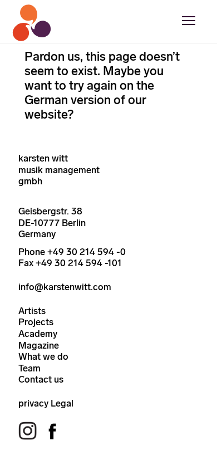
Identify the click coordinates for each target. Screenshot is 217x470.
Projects (35, 321)
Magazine (38, 345)
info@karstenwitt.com (64, 286)
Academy (37, 333)
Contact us (40, 379)
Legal (62, 403)
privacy (33, 403)
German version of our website (85, 107)
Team (29, 368)
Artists (32, 310)
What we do (43, 356)
